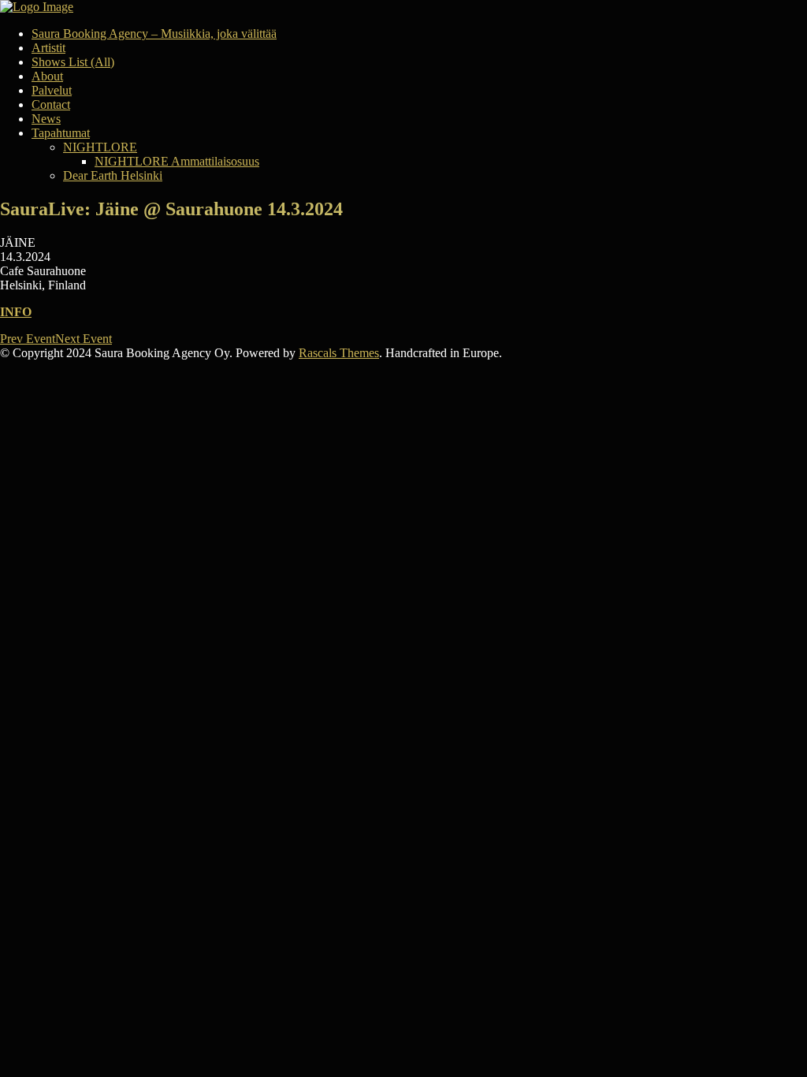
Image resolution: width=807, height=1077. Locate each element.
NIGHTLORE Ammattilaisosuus (177, 161)
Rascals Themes (339, 353)
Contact (51, 104)
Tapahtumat (61, 133)
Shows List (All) (73, 62)
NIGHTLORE (100, 147)
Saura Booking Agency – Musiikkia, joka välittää (154, 33)
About (47, 76)
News (46, 118)
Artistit (48, 47)
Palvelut (52, 90)
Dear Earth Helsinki (112, 175)
